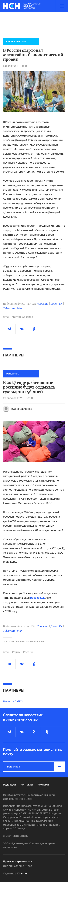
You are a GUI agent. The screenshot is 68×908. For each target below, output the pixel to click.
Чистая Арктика (22, 317)
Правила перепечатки (17, 861)
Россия (28, 652)
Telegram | (10, 308)
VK (60, 303)
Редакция (9, 784)
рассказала (37, 597)
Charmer (22, 873)
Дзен (54, 303)
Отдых (16, 652)
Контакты (26, 784)
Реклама (43, 784)
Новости (42, 303)
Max (19, 308)
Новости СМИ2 (13, 701)
